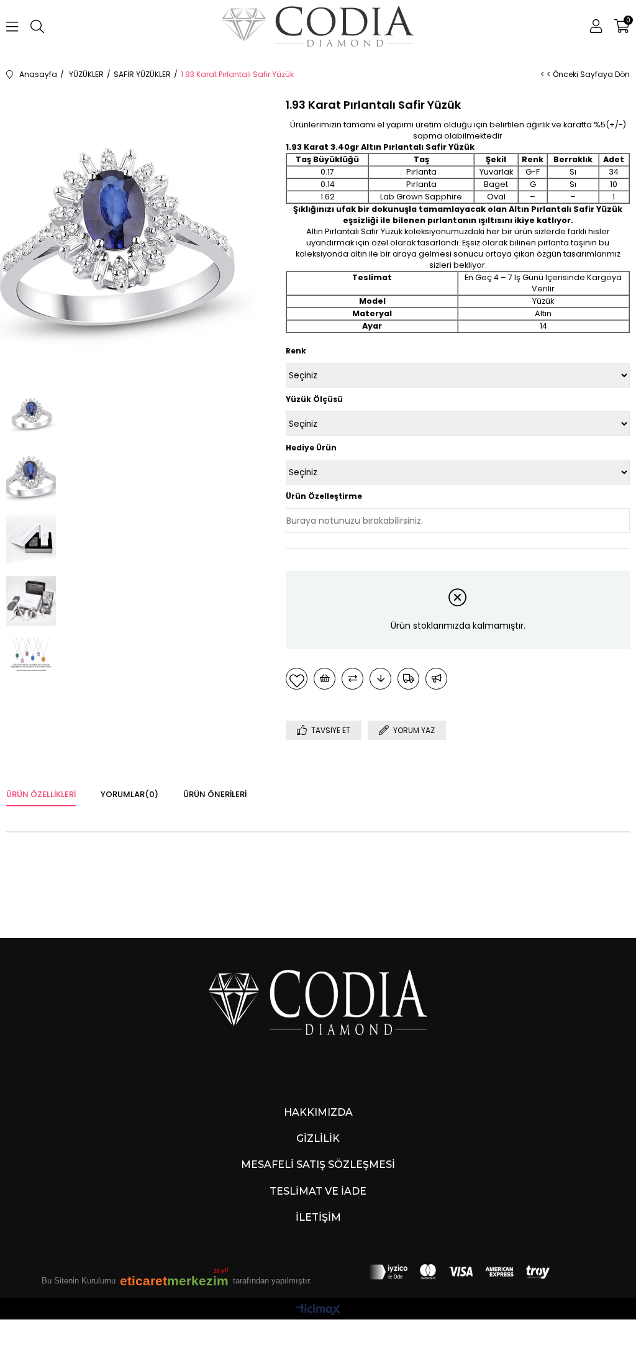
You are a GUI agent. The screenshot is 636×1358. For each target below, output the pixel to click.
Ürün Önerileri (215, 794)
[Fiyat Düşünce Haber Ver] (380, 679)
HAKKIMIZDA (318, 1112)
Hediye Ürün (311, 447)
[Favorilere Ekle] (296, 679)
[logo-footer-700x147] (318, 1002)
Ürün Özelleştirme (324, 496)
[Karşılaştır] (352, 679)
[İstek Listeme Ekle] (324, 679)
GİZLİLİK (318, 1138)
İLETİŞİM (318, 1217)
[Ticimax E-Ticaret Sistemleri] (318, 1310)
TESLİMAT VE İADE (318, 1191)
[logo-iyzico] (460, 1272)
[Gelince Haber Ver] (436, 679)
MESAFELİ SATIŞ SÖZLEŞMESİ (318, 1164)
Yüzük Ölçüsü (314, 399)
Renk (296, 350)
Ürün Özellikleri (41, 794)
